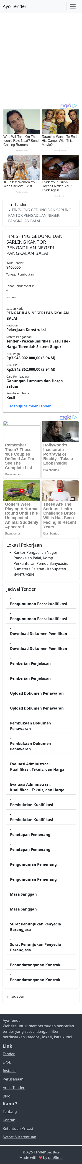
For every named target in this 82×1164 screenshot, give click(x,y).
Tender (21, 204)
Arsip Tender (14, 1087)
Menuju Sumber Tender (30, 406)
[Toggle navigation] (73, 6)
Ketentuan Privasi (18, 1128)
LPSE (7, 1062)
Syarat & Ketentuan (19, 1136)
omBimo (55, 1157)
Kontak (9, 1119)
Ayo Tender (14, 6)
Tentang (10, 1111)
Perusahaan (13, 1079)
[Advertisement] (41, 58)
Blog (6, 1096)
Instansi (9, 1070)
